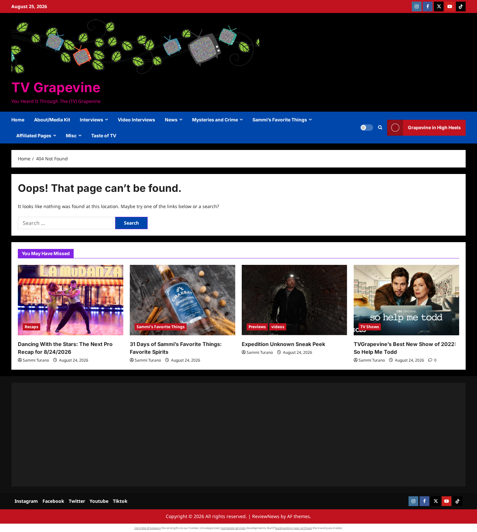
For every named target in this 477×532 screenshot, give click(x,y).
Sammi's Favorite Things (161, 326)
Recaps (31, 326)
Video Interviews (136, 119)
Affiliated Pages (33, 135)
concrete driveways (147, 528)
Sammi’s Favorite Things (279, 119)
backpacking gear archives (293, 528)
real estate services (233, 528)
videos (277, 326)
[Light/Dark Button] (366, 127)
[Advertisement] (212, 434)
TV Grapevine (55, 87)
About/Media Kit (52, 119)
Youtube (99, 501)
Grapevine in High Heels (434, 127)
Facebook (53, 501)
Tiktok (120, 501)
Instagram (26, 501)
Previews (257, 326)
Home (17, 119)
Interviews (91, 119)
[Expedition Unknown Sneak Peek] (294, 300)
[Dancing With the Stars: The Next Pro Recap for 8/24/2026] (70, 300)
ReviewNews (265, 516)
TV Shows (370, 326)
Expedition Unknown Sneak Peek (283, 344)
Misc (71, 135)
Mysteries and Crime (215, 119)
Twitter (77, 501)
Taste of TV (103, 135)
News (171, 119)
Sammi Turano (36, 360)
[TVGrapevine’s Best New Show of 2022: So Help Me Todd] (406, 300)
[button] (380, 127)
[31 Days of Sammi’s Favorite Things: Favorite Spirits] (182, 300)
